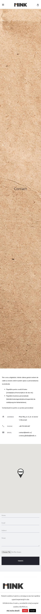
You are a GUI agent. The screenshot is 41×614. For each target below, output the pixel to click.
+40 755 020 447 (24, 426)
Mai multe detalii (13, 610)
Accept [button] (32, 610)
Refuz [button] (25, 610)
